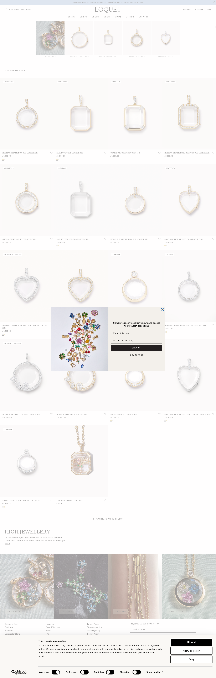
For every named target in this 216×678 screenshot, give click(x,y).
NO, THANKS (136, 355)
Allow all (191, 642)
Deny (191, 659)
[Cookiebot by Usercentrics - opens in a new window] (19, 672)
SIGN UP (137, 348)
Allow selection (191, 651)
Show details (153, 672)
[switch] (84, 672)
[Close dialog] (162, 309)
